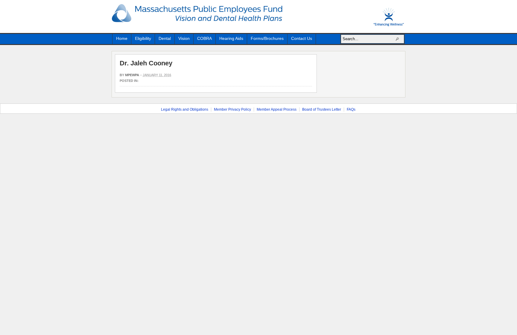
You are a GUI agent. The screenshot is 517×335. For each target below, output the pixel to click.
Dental (165, 38)
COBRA (204, 38)
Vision (184, 38)
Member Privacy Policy (232, 109)
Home (121, 38)
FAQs (351, 109)
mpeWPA (132, 75)
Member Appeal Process (276, 109)
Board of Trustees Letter (321, 109)
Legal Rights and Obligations (184, 109)
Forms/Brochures (267, 38)
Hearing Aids (231, 38)
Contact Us (301, 38)
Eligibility (143, 38)
